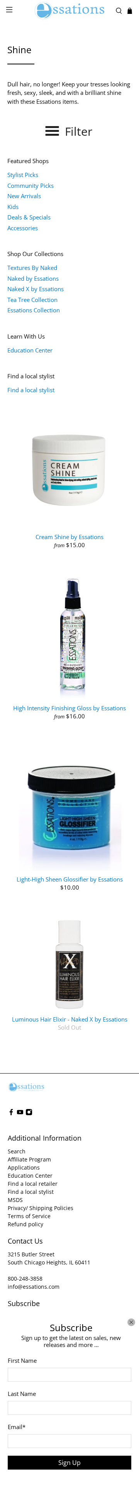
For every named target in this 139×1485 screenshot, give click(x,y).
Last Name (22, 1393)
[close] (131, 1322)
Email (16, 1427)
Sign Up (69, 1462)
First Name (22, 1360)
